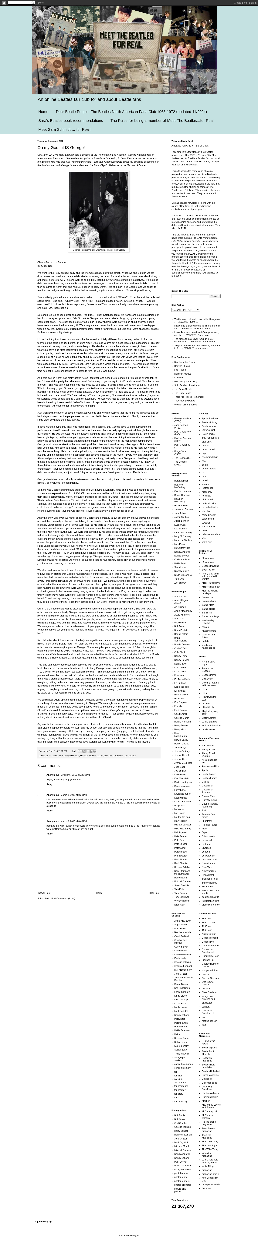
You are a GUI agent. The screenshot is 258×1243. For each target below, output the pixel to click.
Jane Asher (180, 513)
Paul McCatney (182, 444)
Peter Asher (180, 848)
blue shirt (206, 441)
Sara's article (208, 609)
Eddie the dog (181, 687)
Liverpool (207, 848)
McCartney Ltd (209, 1111)
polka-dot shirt (209, 503)
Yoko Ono (179, 578)
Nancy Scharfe (181, 1015)
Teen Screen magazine (208, 1129)
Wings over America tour (208, 997)
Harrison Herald (210, 1097)
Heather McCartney (179, 500)
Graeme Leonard (183, 966)
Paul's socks (208, 434)
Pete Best (179, 840)
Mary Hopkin (180, 821)
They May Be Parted (184, 400)
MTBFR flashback (211, 586)
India (204, 828)
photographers (181, 1181)
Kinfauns (206, 844)
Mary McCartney (182, 536)
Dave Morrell (181, 950)
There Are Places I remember (189, 397)
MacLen (206, 1101)
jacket (205, 480)
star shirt (206, 511)
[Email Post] (73, 751)
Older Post (153, 893)
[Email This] (80, 751)
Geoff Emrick (180, 714)
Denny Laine (181, 656)
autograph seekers (179, 1058)
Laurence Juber (182, 794)
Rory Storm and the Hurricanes (182, 872)
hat (203, 472)
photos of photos (182, 1185)
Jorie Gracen (181, 974)
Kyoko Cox (179, 525)
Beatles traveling (210, 566)
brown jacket (208, 449)
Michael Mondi (181, 1146)
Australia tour (209, 934)
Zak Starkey (180, 582)
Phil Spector (180, 855)
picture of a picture (180, 1190)
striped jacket (209, 515)
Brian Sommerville (180, 639)
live (203, 1017)
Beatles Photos (182, 366)
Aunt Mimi (179, 618)
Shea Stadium (209, 992)
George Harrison (71, 755)
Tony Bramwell (181, 897)
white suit (207, 542)
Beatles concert (210, 938)
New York (207, 867)
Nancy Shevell (181, 555)
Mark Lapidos (181, 1011)
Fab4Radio (180, 370)
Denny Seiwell (181, 660)
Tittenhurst (207, 886)
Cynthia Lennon (182, 491)
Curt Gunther (181, 1123)
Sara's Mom (208, 605)
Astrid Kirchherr (182, 614)
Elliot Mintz (179, 691)
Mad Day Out (181, 1142)
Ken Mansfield (181, 778)
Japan (205, 832)
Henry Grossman (183, 1134)
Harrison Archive (182, 374)
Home (43, 112)
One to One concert (208, 983)
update (205, 641)
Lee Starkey (180, 528)
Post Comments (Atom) (63, 898)
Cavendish (207, 785)
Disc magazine (209, 1083)
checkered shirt (210, 457)
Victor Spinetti (209, 718)
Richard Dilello (182, 867)
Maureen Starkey (183, 540)
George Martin (181, 718)
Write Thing (208, 1166)
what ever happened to (208, 646)
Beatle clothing (209, 422)
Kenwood (179, 377)
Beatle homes (209, 774)
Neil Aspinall (180, 832)
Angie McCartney (183, 611)
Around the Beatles (207, 669)
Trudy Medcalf (181, 1053)
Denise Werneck (182, 954)
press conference (211, 904)
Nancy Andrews (182, 552)
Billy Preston (180, 622)
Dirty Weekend (209, 800)
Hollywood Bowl (210, 970)
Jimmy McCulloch (183, 763)
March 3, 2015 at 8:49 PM (74, 821)
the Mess (206, 1188)
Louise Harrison (182, 801)
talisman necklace (211, 534)
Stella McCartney (183, 575)
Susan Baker (181, 1049)
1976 (48, 755)
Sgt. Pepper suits (210, 437)
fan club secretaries (180, 1080)
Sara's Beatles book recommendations (70, 120)
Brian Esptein (181, 634)
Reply (49, 784)
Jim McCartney (182, 751)
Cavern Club (208, 796)
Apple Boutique (210, 418)
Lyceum (206, 974)
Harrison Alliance (88, 755)
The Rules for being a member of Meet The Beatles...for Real (161, 120)
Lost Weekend (209, 859)
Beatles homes (209, 778)
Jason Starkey (181, 517)
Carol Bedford (181, 936)
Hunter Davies (181, 743)
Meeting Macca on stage (210, 592)
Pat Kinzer (179, 1019)
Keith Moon (180, 774)
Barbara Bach (181, 480)
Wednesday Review (208, 621)
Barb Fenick (180, 928)
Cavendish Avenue (207, 791)
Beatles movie (209, 675)
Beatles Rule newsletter (208, 1066)
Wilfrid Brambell (210, 721)
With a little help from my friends (210, 1161)
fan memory (57, 755)
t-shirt (205, 530)
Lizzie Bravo (180, 1003)
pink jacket (207, 499)
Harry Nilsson (181, 729)
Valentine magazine (207, 1154)
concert (205, 1006)
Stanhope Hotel (210, 879)
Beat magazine (209, 1047)
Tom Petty (179, 889)
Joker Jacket (208, 430)
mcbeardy (207, 492)
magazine (207, 1170)
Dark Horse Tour (210, 956)
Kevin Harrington (183, 782)
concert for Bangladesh (208, 1012)
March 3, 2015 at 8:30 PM (74, 795)
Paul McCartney (182, 431)
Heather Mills (181, 505)
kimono (205, 484)
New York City (209, 871)
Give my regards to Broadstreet (210, 684)
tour (204, 1025)
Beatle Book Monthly (208, 1052)
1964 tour (207, 918)
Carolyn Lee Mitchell (180, 941)
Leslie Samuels (182, 992)
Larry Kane (180, 790)
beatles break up (210, 897)
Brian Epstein (181, 630)
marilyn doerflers (183, 1169)
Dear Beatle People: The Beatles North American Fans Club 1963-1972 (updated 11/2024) (131, 112)
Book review (208, 569)
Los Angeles (102, 755)
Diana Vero (180, 667)
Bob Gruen (179, 1119)
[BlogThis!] (84, 751)
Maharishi (179, 809)
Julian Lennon (181, 521)
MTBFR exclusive (211, 583)
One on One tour (210, 978)
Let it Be (206, 703)
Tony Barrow (180, 893)
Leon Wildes (180, 797)
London (206, 851)
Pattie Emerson (182, 1030)
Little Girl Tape (181, 999)
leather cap (207, 488)
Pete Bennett (181, 836)
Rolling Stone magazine (209, 1123)
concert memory (182, 1068)
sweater (206, 522)
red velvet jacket (210, 507)
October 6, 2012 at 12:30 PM (75, 775)
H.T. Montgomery (183, 970)
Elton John (179, 698)
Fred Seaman (181, 710)
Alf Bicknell (180, 607)
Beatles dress (209, 426)
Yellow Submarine (211, 725)
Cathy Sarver (181, 946)
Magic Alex (179, 805)
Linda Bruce (180, 995)
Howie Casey (181, 740)
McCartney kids (182, 548)
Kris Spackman (182, 988)
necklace (206, 495)
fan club (178, 1075)
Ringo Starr (180, 451)
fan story (178, 1094)
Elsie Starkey (181, 694)
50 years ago (208, 558)
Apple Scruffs (181, 924)
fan (176, 1072)
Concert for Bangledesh (208, 950)
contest (205, 627)
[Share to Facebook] (91, 751)
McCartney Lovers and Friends (211, 1106)
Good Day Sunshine (207, 1088)
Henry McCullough (180, 734)
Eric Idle (178, 706)
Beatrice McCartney (179, 486)
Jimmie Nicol (181, 759)
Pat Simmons (181, 1026)
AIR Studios (208, 745)
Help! (204, 693)
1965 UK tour (209, 922)
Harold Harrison (182, 721)
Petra (177, 1034)
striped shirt (208, 518)
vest (204, 538)
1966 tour (207, 930)
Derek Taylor (180, 663)
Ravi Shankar (130, 755)
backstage (207, 1002)
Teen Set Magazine (207, 1136)
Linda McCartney (183, 532)
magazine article (210, 1174)
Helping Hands (209, 825)
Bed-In (205, 782)
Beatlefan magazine (207, 1059)
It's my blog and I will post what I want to (210, 576)
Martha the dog (182, 817)
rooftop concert (209, 1021)
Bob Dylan (179, 626)
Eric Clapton (180, 702)
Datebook (207, 1079)
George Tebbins (182, 962)
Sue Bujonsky (181, 1046)
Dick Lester (180, 671)
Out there (206, 988)
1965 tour (207, 926)
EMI (204, 810)
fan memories (181, 1086)
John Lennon (181, 425)
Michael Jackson (183, 824)
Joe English (180, 770)
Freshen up (208, 960)
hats (204, 476)
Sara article (208, 597)
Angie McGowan (182, 921)
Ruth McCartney (182, 881)
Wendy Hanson (182, 900)
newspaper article (211, 1184)
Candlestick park (210, 945)
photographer (181, 1177)
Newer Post (44, 893)
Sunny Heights (209, 882)
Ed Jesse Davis (182, 679)
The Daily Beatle (182, 393)
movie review (209, 729)
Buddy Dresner (182, 644)
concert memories (183, 1064)
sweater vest (208, 526)
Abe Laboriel (181, 596)
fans (176, 1097)
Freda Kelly (180, 958)
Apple (205, 770)
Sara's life (207, 612)
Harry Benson (181, 1131)
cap (204, 453)
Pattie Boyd (180, 563)
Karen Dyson (181, 984)
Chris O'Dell (180, 648)
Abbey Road (208, 749)
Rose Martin (180, 877)
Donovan (179, 675)
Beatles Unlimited (211, 1071)
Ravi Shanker (181, 863)
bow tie (205, 445)
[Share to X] (87, 751)
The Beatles (180, 458)
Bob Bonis (179, 1115)
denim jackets (209, 468)
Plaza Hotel (208, 875)
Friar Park (207, 821)
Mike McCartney (182, 828)
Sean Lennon (181, 567)
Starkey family (181, 571)
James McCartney (183, 509)
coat (204, 461)
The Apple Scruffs (183, 389)
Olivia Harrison (116, 755)
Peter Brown (180, 851)
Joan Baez (179, 767)
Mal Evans (179, 813)
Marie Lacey (180, 1007)
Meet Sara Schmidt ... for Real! (64, 129)
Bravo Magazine (210, 1075)
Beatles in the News (184, 362)
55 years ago (208, 562)
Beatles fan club (182, 932)
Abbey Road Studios (208, 754)
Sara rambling (209, 601)
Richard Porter (181, 1038)
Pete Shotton (181, 844)
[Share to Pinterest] (94, 751)
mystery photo (209, 631)
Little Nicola (208, 707)
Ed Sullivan (180, 683)
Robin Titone (181, 1042)
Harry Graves (181, 725)
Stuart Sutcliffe (181, 885)
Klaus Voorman (182, 786)
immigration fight (210, 901)
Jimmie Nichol (181, 755)
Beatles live (208, 942)
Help (204, 689)
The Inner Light (209, 1145)
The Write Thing (210, 1141)
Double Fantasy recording (210, 805)
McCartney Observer (207, 1116)
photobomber (181, 1173)
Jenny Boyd (180, 747)
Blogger (135, 1235)
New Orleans (208, 863)
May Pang (179, 544)
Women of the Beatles (185, 404)
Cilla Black (179, 652)
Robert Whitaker (182, 1165)
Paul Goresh (180, 1161)
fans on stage (181, 1101)
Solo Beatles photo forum (187, 385)
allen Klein (179, 904)
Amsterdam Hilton (211, 766)
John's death (208, 836)
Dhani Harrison (182, 495)
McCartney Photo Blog (185, 381)
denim (205, 465)
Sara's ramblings (210, 616)
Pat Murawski (181, 1023)
